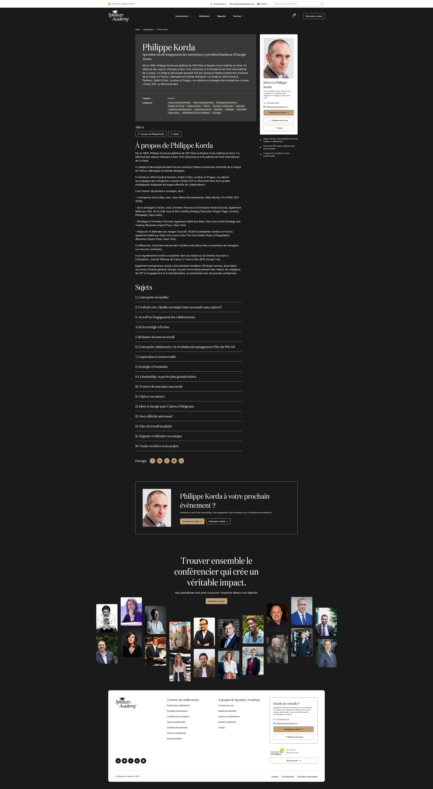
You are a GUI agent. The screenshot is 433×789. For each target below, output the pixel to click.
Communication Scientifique (179, 103)
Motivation (218, 109)
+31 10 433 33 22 (219, 4)
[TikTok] (131, 761)
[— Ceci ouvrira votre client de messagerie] (174, 461)
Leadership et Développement (179, 109)
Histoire (207, 106)
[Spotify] (143, 761)
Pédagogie (230, 109)
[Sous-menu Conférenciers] (190, 16)
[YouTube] (124, 761)
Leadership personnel (202, 109)
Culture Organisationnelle (203, 103)
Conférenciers (148, 29)
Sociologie (216, 113)
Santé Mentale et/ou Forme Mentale (196, 113)
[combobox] (296, 4)
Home (137, 29)
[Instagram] (118, 761)
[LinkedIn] (137, 761)
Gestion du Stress (194, 106)
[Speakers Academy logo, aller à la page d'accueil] (118, 16)
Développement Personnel (226, 103)
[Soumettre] (322, 4)
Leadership (240, 106)
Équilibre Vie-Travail (176, 106)
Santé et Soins (173, 113)
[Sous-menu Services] (243, 16)
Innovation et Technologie (223, 106)
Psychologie (241, 109)
